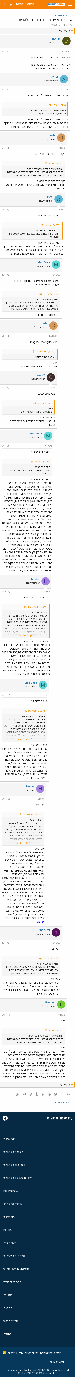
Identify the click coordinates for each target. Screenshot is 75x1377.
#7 (3, 387)
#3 (3, 148)
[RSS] (4, 1352)
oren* (41, 375)
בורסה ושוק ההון (12, 1203)
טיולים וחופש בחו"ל (14, 1255)
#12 (4, 799)
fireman (50, 1002)
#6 (3, 335)
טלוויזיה (7, 1295)
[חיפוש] (4, 4)
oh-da (51, 135)
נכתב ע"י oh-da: (53, 225)
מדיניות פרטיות (32, 1352)
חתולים (7, 1334)
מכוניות (7, 1229)
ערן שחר (67, 24)
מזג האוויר (9, 1216)
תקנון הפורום (46, 1352)
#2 (3, 89)
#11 (4, 695)
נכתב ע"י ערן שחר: (57, 105)
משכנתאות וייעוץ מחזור (16, 1268)
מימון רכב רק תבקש (14, 1164)
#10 (4, 591)
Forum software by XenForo (31, 1371)
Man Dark (44, 262)
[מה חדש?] (11, 4)
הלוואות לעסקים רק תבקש (18, 1177)
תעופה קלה (9, 1242)
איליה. (54, 76)
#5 (3, 274)
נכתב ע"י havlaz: (36, 710)
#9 (3, 446)
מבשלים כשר (10, 1321)
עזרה (21, 1352)
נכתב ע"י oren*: (42, 461)
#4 (3, 209)
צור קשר (57, 1352)
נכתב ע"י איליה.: (55, 163)
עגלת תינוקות (10, 1190)
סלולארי (7, 1308)
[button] (70, 4)
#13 (4, 1015)
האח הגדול (9, 1138)
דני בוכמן (44, 930)
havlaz (35, 579)
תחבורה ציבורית (12, 1281)
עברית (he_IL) (55, 1361)
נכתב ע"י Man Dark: (45, 351)
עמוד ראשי (12, 1352)
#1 (3, 51)
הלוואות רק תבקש (13, 1151)
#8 (3, 942)
